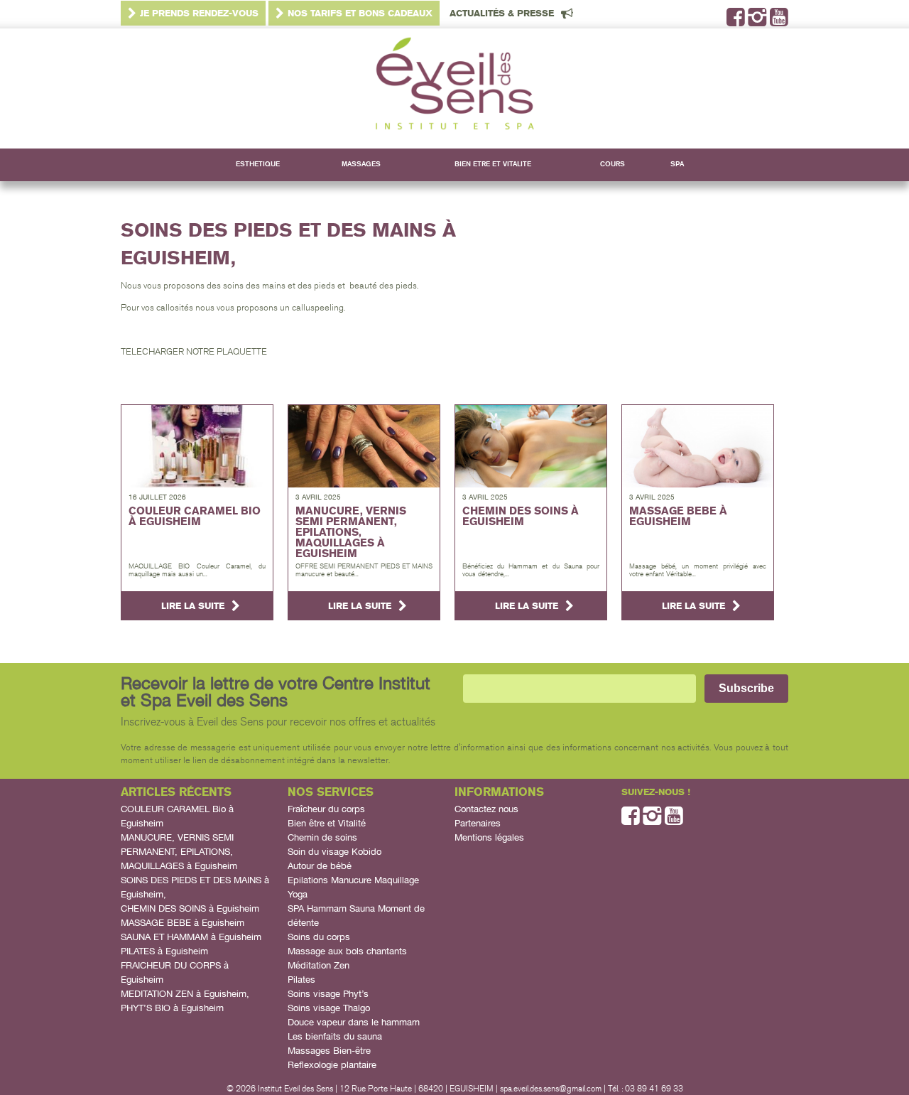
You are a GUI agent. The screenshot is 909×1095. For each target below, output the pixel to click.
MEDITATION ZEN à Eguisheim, (185, 993)
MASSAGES (361, 163)
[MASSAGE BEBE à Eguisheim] (697, 446)
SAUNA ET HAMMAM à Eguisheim (191, 937)
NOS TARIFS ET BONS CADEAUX (360, 13)
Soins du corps (319, 937)
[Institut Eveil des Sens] (454, 89)
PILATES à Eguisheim (164, 951)
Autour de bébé (320, 866)
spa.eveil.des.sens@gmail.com (551, 1089)
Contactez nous (486, 809)
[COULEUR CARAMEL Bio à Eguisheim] (197, 446)
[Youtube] (779, 21)
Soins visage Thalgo (329, 1008)
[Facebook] (735, 21)
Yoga (297, 894)
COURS (612, 163)
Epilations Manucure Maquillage (353, 880)
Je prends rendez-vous (199, 13)
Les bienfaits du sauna (335, 1036)
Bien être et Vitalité (327, 823)
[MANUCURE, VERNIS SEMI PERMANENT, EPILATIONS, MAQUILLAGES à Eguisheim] (364, 446)
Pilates (301, 979)
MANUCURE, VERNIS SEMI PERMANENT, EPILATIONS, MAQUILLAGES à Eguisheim (179, 851)
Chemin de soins (322, 837)
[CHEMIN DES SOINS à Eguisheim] (530, 446)
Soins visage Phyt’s (328, 993)
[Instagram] (757, 21)
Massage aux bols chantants (347, 951)
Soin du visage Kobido (334, 851)
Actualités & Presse (502, 13)
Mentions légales (489, 837)
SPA (677, 163)
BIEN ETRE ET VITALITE (492, 163)
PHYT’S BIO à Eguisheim (172, 1008)
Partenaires (477, 823)
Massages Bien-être (329, 1050)
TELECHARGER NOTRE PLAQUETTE (194, 351)
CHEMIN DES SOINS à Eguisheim (190, 908)
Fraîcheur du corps (326, 809)
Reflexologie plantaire (332, 1064)
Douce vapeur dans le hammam (354, 1022)
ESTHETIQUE (258, 163)
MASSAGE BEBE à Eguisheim (182, 922)
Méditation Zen (318, 965)
